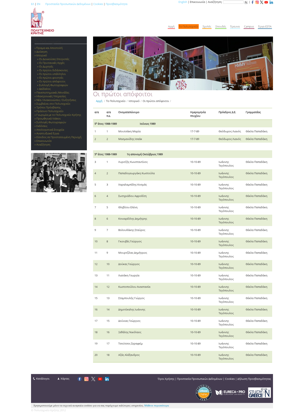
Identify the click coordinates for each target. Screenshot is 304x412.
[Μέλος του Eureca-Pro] (230, 392)
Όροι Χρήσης (166, 379)
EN (38, 4)
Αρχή (99, 101)
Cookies (98, 4)
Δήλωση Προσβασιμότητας (254, 379)
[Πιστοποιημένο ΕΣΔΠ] (203, 392)
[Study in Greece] (259, 392)
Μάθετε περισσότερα (156, 405)
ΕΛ (32, 4)
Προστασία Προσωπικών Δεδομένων (68, 4)
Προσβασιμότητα (116, 4)
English (182, 2)
